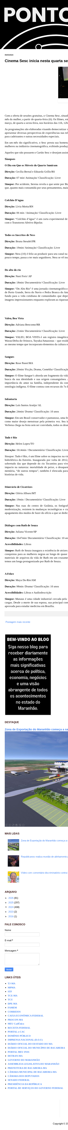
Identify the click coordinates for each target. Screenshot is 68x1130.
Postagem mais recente (18, 622)
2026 (11, 898)
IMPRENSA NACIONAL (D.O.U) (25, 1040)
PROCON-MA (15, 1019)
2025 (11, 902)
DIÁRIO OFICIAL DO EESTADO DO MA (30, 1044)
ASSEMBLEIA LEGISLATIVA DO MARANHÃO (33, 1064)
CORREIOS (14, 1011)
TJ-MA (11, 983)
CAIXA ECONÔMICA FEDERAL (25, 1015)
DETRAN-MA (15, 1056)
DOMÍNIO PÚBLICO (19, 1036)
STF (10, 991)
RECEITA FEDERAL (19, 1028)
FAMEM (12, 1007)
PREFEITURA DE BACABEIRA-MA (27, 1068)
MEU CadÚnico (16, 1023)
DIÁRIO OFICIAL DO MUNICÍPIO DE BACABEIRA (36, 1048)
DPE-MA (12, 1003)
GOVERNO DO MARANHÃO (24, 1060)
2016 (11, 916)
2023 (11, 911)
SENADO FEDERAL (19, 1080)
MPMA (11, 987)
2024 (11, 907)
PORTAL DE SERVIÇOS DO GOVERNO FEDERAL (35, 1088)
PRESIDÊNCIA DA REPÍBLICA (25, 1084)
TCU (10, 999)
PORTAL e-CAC (16, 1031)
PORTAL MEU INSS (18, 1052)
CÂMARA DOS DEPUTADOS (23, 1076)
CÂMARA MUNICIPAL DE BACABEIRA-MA (32, 1072)
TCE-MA (12, 995)
